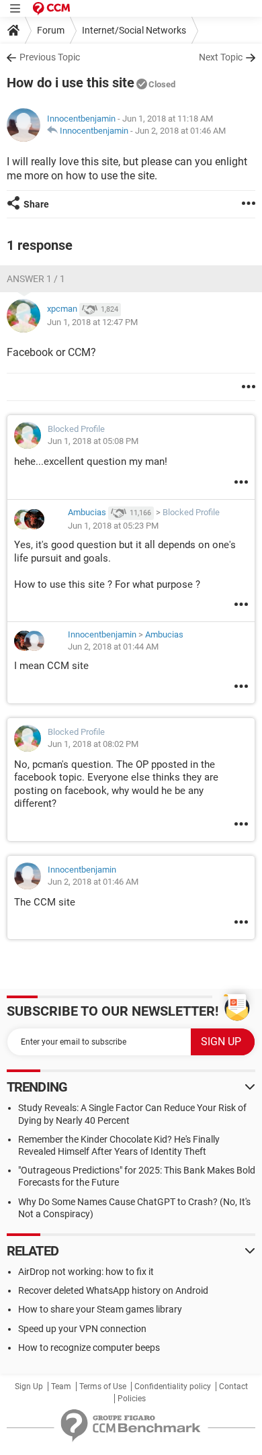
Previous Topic (49, 57)
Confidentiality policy (172, 1386)
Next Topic (221, 57)
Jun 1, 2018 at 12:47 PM (92, 322)
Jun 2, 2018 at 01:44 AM (113, 647)
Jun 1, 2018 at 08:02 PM (93, 744)
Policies (132, 1398)
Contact (233, 1386)
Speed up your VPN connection (82, 1328)
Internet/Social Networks (134, 30)
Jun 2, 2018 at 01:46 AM (180, 131)
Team (61, 1386)
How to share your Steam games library (100, 1309)
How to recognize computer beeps (89, 1347)
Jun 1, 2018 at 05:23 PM (113, 526)
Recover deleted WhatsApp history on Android (113, 1290)
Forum (50, 30)
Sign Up (29, 1386)
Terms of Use (102, 1386)
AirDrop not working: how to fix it (86, 1271)
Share (36, 204)
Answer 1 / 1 (36, 278)
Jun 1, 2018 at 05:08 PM (93, 441)
